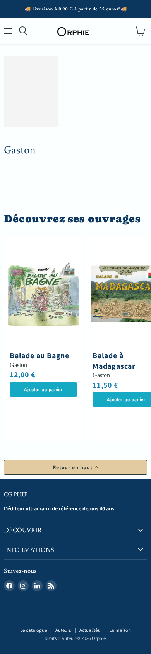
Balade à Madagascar (114, 360)
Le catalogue (33, 630)
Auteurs (63, 630)
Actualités (90, 630)
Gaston (18, 365)
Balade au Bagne (39, 355)
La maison (120, 630)
